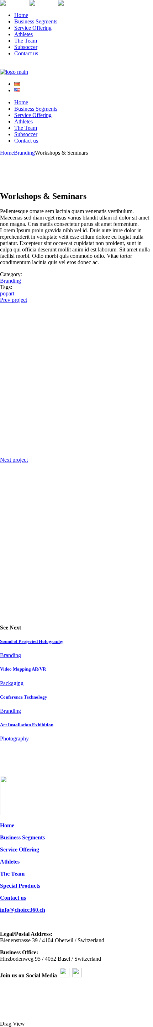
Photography (14, 738)
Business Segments (22, 837)
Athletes (10, 862)
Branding (10, 281)
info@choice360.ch (22, 910)
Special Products (20, 886)
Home (7, 825)
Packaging (11, 683)
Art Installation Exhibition (26, 724)
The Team (12, 874)
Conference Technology (23, 697)
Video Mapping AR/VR (23, 669)
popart (7, 293)
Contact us (13, 898)
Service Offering (19, 849)
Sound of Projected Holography (31, 641)
